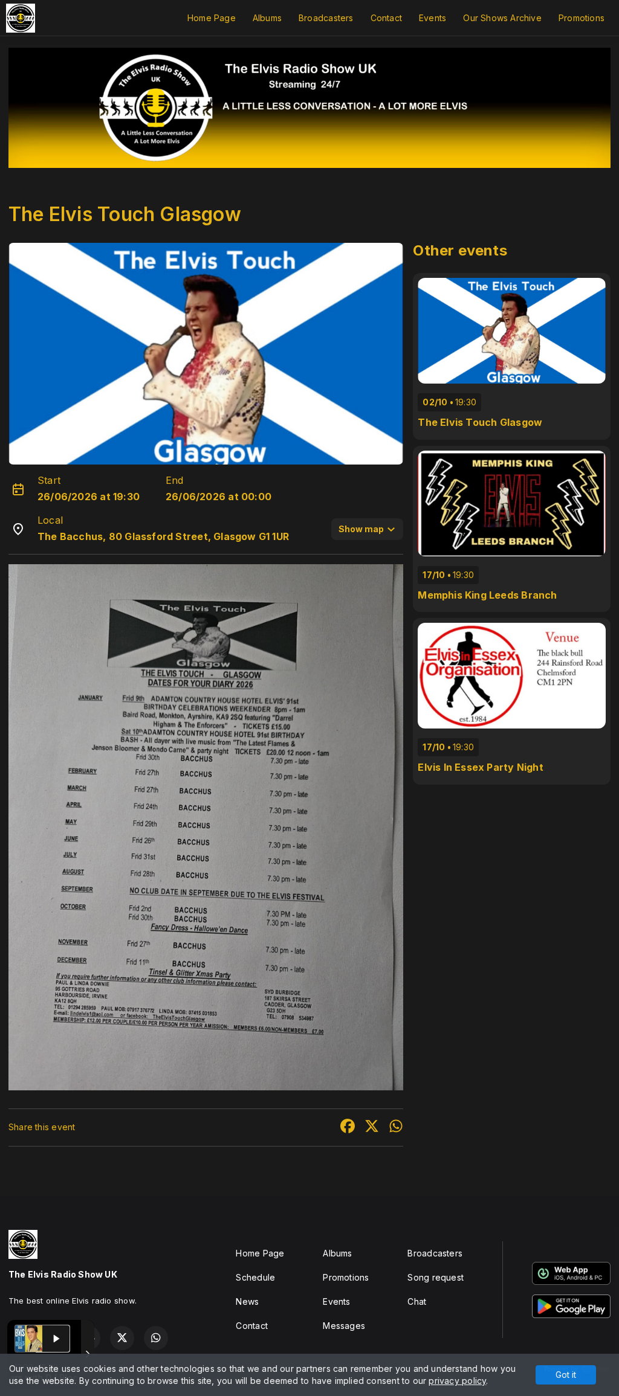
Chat (416, 1301)
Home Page (211, 18)
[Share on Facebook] (347, 1127)
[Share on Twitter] (372, 1127)
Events (432, 18)
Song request (435, 1277)
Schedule (255, 1277)
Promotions (581, 18)
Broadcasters (326, 18)
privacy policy (457, 1380)
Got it (566, 1374)
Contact (386, 18)
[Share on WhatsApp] (396, 1127)
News (247, 1301)
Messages (344, 1325)
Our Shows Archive (502, 18)
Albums (267, 18)
